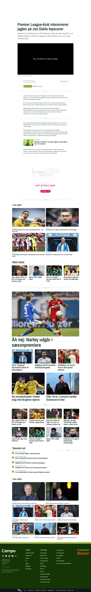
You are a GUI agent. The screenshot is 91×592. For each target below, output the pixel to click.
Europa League (44, 576)
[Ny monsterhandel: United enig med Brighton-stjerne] (28, 384)
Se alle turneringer (45, 582)
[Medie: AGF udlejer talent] (37, 270)
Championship (44, 561)
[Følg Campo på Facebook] (6, 556)
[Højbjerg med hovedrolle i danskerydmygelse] (45, 356)
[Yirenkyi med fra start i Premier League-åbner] (37, 414)
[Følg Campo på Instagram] (3, 556)
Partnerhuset (9, 570)
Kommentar (29, 568)
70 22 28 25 (43, 590)
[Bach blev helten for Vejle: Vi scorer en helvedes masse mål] (54, 414)
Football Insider (43, 113)
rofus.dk (64, 590)
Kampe (27, 558)
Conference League (45, 579)
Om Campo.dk (60, 553)
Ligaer (27, 563)
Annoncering (59, 550)
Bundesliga (43, 566)
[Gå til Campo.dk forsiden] (8, 553)
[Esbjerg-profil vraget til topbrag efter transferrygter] (71, 432)
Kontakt (58, 558)
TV (26, 561)
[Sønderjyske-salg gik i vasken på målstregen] (71, 270)
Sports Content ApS (6, 560)
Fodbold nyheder (30, 553)
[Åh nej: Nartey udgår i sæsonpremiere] (45, 314)
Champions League (45, 574)
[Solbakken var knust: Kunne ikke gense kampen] (68, 356)
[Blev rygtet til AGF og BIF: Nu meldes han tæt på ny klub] (19, 270)
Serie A (42, 568)
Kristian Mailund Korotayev (30, 82)
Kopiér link (65, 81)
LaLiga (41, 563)
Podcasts (28, 566)
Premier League (38, 86)
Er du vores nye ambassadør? (63, 563)
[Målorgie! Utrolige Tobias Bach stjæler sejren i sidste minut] (71, 414)
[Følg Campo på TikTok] (9, 556)
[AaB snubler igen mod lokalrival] (19, 432)
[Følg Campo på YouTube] (12, 556)
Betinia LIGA (43, 555)
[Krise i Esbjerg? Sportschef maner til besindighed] (22, 356)
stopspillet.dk (51, 590)
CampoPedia (59, 555)
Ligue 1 (42, 571)
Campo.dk (4, 559)
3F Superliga (43, 553)
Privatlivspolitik (60, 560)
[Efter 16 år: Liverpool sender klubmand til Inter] (62, 384)
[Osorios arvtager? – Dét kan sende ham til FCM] (54, 270)
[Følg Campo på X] (16, 556)
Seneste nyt (29, 555)
